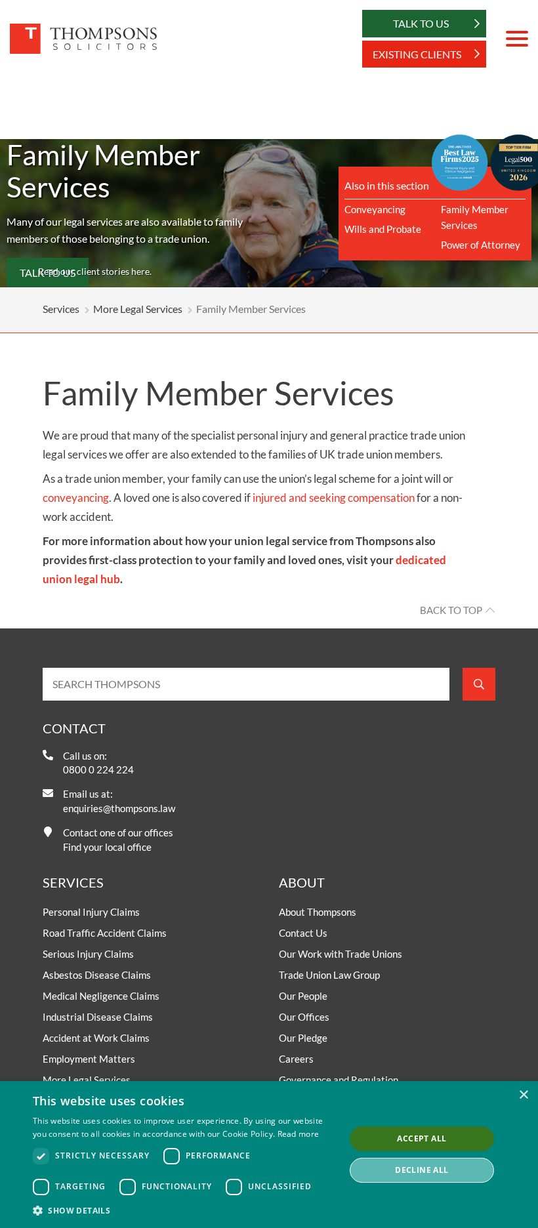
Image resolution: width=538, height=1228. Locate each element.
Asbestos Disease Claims (97, 975)
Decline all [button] (421, 1170)
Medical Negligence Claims (101, 996)
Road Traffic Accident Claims (105, 933)
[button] (184, 1210)
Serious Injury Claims (88, 954)
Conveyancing (374, 209)
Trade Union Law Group (329, 975)
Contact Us (303, 933)
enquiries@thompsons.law (119, 808)
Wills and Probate (382, 229)
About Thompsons (317, 912)
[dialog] (269, 1154)
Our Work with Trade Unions (340, 954)
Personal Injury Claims (91, 912)
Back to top (451, 610)
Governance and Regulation (338, 1080)
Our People (303, 996)
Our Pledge (303, 1038)
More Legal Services (137, 308)
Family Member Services (474, 217)
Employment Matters (89, 1059)
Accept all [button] (421, 1138)
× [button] (523, 1095)
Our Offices (304, 1017)
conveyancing (76, 497)
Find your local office (107, 847)
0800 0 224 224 (98, 769)
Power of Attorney (480, 245)
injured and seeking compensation (334, 497)
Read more (299, 1133)
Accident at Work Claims (96, 1038)
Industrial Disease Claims (98, 1017)
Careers (296, 1059)
